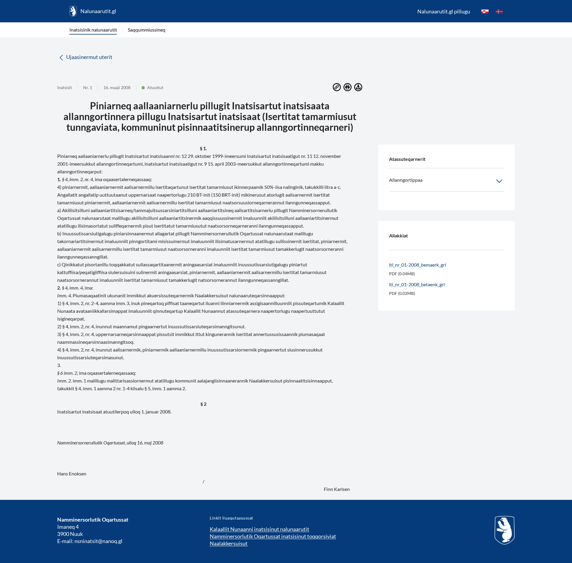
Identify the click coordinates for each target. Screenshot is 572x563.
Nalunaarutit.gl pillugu (443, 11)
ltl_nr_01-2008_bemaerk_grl (417, 264)
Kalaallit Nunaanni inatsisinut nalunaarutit (259, 529)
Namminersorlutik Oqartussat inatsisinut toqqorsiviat (273, 536)
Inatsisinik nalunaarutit (93, 29)
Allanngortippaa (405, 180)
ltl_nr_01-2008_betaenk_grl (417, 284)
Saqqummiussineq (146, 29)
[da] (499, 11)
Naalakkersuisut (229, 543)
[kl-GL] (485, 11)
